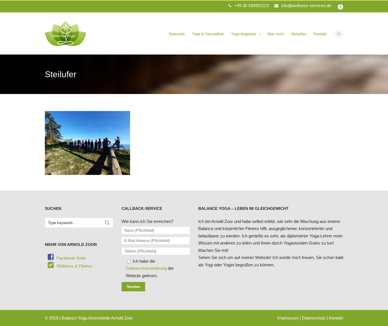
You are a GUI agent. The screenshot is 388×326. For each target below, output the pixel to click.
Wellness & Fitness (74, 266)
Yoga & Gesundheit (208, 34)
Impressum (288, 317)
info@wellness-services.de (306, 5)
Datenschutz (314, 317)
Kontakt (320, 34)
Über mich (275, 34)
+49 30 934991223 (251, 5)
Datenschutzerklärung (146, 268)
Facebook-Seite (71, 258)
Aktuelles (298, 34)
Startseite (177, 34)
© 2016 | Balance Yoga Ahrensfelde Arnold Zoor (89, 317)
